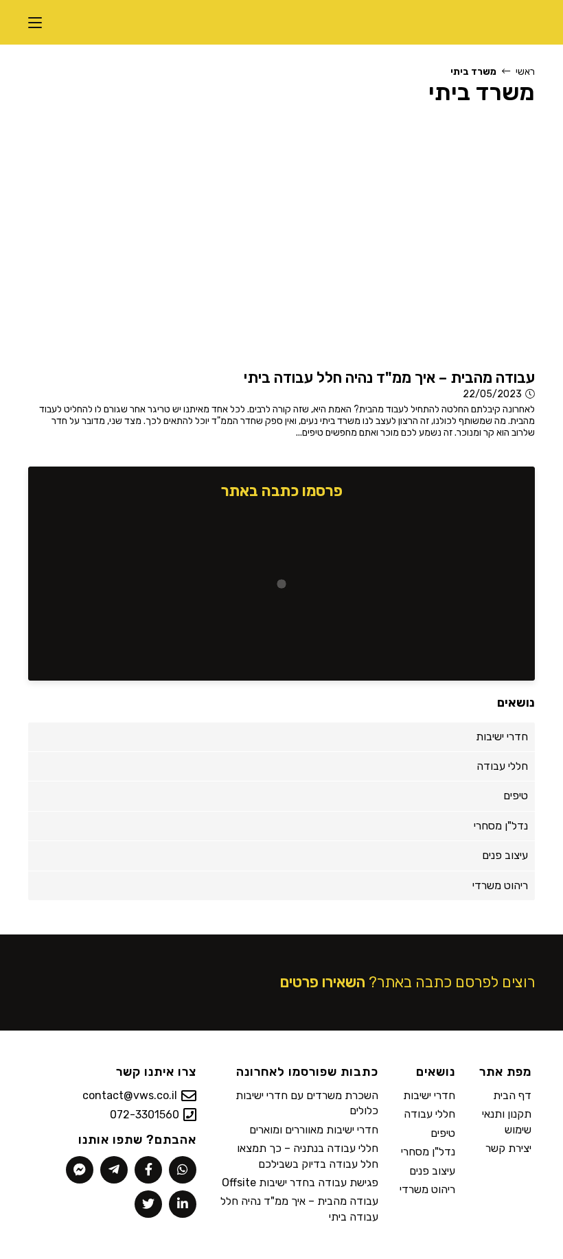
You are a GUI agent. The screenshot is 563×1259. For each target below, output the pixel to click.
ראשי (525, 72)
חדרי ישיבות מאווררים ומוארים (313, 1129)
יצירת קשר (508, 1148)
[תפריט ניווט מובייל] (35, 22)
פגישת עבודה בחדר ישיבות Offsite (300, 1182)
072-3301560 (144, 1114)
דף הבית (512, 1095)
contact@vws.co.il (129, 1095)
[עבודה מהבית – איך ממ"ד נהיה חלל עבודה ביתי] (370, 240)
